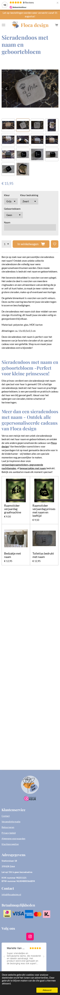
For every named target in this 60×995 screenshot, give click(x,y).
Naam (7, 222)
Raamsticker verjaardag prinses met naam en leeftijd (43, 510)
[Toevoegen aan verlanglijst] (54, 244)
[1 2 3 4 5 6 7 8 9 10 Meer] (6, 244)
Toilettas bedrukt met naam (43, 555)
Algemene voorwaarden (13, 838)
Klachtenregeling (10, 844)
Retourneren (8, 827)
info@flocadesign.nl (11, 894)
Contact (6, 816)
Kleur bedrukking (29, 195)
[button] (8, 125)
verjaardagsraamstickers (15, 464)
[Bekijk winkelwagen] (56, 25)
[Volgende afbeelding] (53, 88)
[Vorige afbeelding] (6, 88)
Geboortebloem (12, 208)
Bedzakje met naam (12, 555)
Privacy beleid (9, 832)
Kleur (7, 195)
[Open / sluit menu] (3, 25)
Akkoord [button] (47, 990)
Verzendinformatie (11, 821)
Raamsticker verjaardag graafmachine (12, 509)
